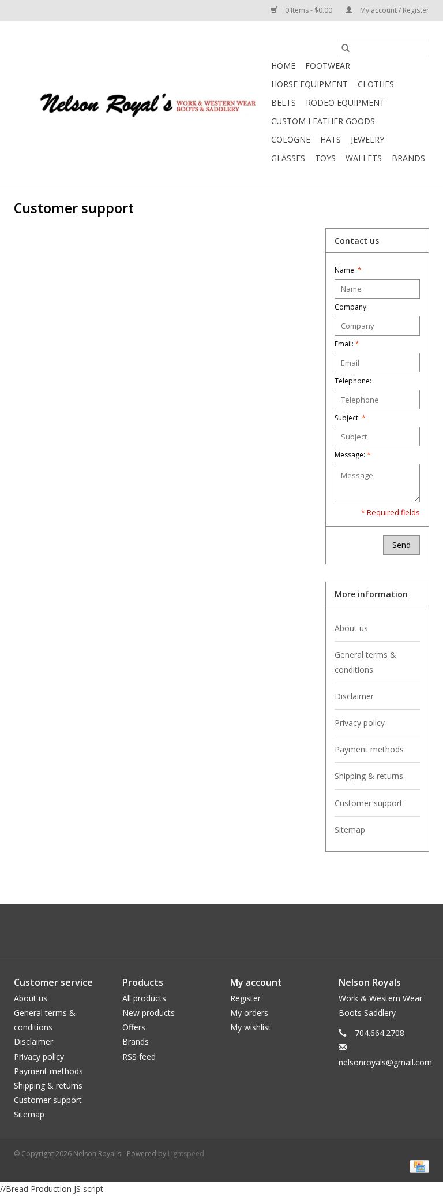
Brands (408, 157)
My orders (249, 1012)
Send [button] (401, 544)
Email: (347, 344)
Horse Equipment (309, 84)
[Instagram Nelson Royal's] (232, 930)
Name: (348, 270)
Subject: (350, 418)
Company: (351, 307)
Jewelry (367, 139)
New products (148, 1012)
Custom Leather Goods (323, 120)
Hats (330, 139)
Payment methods (369, 749)
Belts (283, 102)
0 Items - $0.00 (308, 10)
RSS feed (139, 1056)
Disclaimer (354, 696)
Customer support (369, 803)
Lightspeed (186, 1153)
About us (351, 628)
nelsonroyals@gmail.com (385, 1062)
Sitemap (350, 829)
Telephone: (353, 381)
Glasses (288, 157)
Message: (353, 455)
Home (283, 65)
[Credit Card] (417, 1166)
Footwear (327, 65)
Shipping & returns (369, 775)
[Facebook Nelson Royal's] (211, 930)
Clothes (376, 84)
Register (245, 998)
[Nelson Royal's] (141, 103)
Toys (325, 157)
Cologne (290, 139)
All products (144, 998)
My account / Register (393, 10)
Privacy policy (360, 722)
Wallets (364, 157)
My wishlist (250, 1027)
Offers (133, 1027)
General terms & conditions (365, 662)
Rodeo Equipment (345, 102)
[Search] (345, 48)
